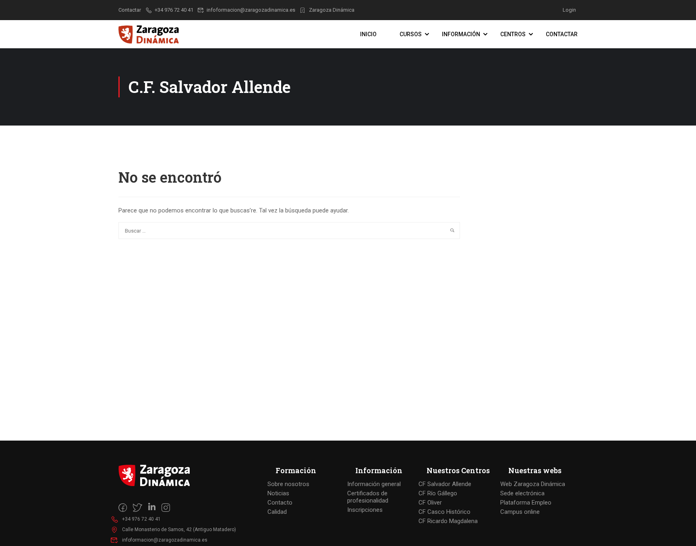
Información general (374, 484)
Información (461, 34)
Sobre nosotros (288, 484)
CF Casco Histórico (444, 511)
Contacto (279, 502)
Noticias (278, 493)
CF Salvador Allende (444, 484)
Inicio (368, 34)
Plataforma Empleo (525, 502)
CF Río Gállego (437, 493)
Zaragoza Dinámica (331, 10)
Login (569, 10)
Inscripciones (365, 509)
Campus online (520, 511)
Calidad (277, 511)
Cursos (411, 34)
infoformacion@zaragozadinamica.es (251, 10)
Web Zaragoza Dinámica (532, 484)
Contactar (562, 34)
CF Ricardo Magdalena (448, 521)
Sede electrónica (522, 493)
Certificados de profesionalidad (367, 497)
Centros (513, 34)
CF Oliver (430, 502)
